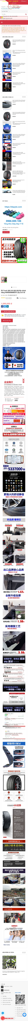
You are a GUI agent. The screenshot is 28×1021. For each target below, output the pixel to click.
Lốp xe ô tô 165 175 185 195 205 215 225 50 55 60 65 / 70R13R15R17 (19, 73)
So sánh (14, 3)
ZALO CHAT (18, 992)
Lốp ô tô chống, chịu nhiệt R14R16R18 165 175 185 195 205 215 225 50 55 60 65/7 (19, 83)
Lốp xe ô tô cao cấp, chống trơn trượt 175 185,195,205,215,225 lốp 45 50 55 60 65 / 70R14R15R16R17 (19, 65)
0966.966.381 (6, 990)
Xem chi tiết (6, 232)
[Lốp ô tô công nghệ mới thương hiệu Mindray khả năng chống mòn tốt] (6, 43)
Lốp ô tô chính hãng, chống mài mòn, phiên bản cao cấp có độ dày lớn (19, 101)
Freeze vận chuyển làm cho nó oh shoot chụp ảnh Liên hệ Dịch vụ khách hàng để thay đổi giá (19, 191)
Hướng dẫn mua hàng (7, 998)
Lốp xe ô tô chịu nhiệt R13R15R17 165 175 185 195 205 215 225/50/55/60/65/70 (19, 162)
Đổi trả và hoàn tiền (6, 1002)
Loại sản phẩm (5, 11)
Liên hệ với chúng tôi (7, 1004)
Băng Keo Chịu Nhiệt (21, 1013)
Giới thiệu (4, 996)
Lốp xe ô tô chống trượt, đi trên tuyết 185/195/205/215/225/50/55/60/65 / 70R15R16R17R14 (19, 52)
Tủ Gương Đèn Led (20, 1016)
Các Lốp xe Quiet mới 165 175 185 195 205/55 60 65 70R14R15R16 (18, 181)
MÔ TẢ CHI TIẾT (7, 320)
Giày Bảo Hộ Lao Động (21, 1009)
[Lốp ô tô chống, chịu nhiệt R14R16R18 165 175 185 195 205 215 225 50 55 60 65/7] (6, 87)
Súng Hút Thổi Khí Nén (21, 1011)
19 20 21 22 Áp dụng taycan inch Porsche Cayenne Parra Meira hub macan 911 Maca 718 (13, 971)
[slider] (3, 297)
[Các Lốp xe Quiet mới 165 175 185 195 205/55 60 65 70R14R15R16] (6, 184)
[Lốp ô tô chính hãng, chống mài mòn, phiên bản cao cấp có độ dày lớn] (6, 105)
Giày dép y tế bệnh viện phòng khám (10, 227)
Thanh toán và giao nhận (7, 1000)
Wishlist (24, 1)
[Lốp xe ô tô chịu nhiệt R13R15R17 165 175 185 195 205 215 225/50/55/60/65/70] (6, 166)
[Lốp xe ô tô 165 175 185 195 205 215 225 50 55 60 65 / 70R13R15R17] (6, 76)
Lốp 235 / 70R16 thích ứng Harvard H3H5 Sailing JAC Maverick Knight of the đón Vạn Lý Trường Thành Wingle (19, 172)
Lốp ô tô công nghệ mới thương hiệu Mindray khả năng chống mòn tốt (19, 41)
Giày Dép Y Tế (19, 1007)
